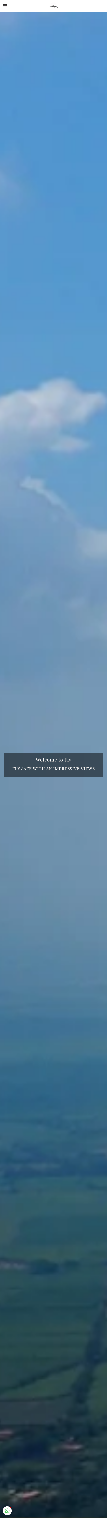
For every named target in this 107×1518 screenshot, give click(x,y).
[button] (7, 1510)
